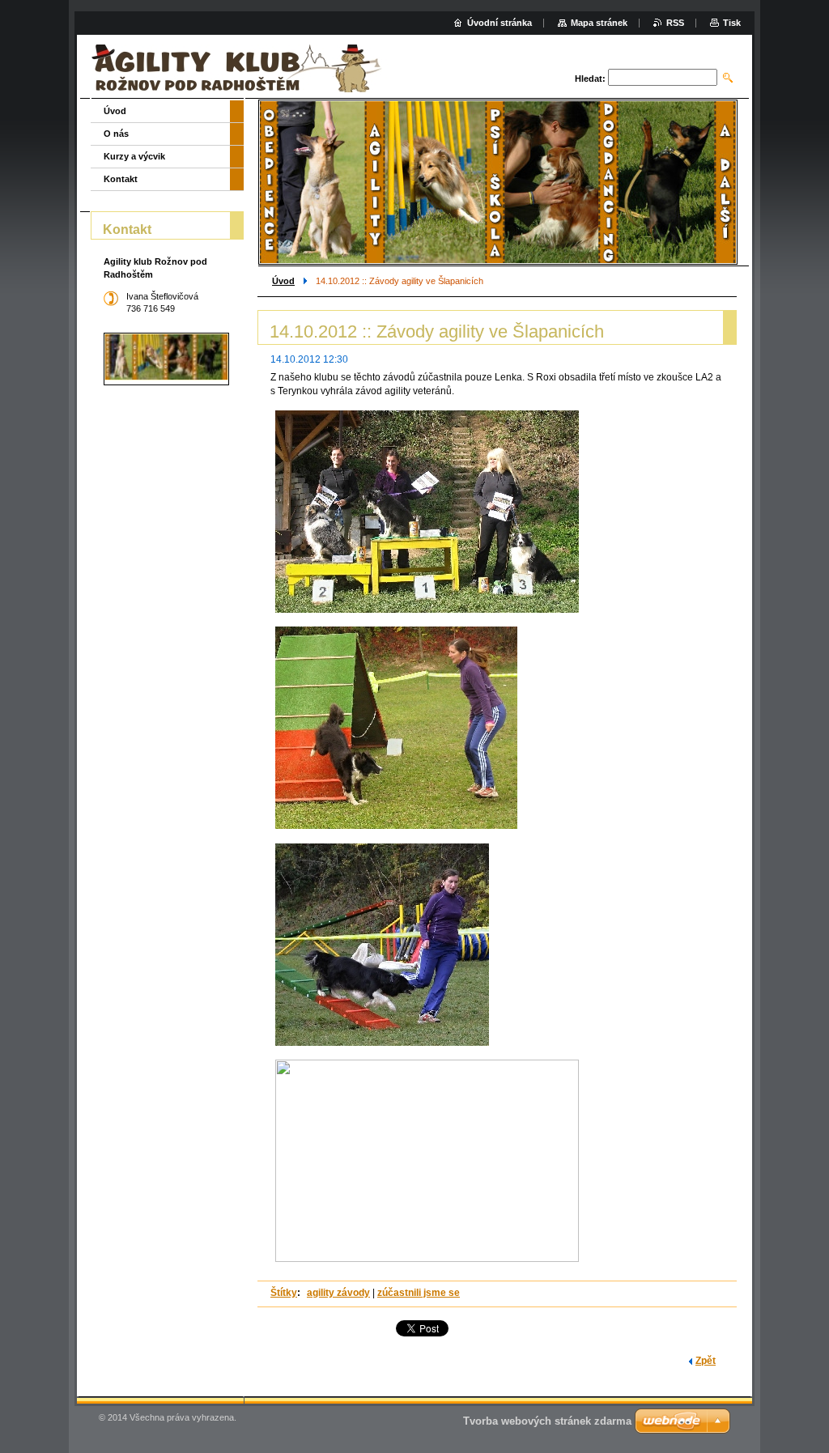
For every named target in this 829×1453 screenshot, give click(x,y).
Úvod (283, 281)
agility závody (338, 1292)
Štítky (283, 1292)
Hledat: (590, 78)
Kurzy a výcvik (134, 156)
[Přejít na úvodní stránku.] (240, 68)
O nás (116, 133)
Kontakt (121, 179)
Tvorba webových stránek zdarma (547, 1421)
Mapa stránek (599, 23)
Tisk (732, 23)
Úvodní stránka (499, 23)
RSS (675, 23)
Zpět (705, 1360)
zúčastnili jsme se (418, 1292)
